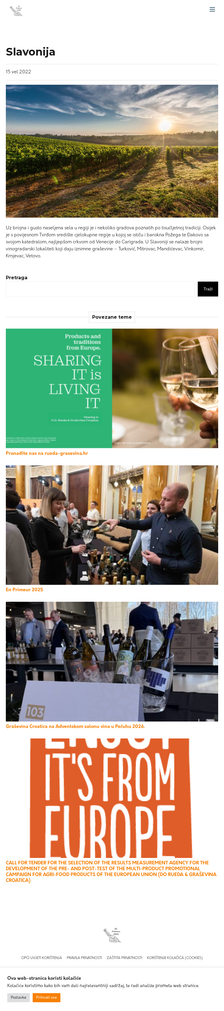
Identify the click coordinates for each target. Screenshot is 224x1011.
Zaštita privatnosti (124, 958)
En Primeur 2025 (24, 590)
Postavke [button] (18, 998)
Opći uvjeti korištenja (41, 958)
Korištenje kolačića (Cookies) (175, 958)
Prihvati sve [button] (46, 998)
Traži (208, 289)
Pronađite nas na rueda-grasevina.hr (47, 453)
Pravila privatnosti (84, 958)
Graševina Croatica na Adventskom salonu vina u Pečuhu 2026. (75, 726)
